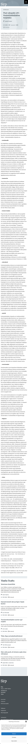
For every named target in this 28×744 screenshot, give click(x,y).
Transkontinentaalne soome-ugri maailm (11, 621)
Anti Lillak (5, 629)
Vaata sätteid (14, 740)
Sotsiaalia (6, 9)
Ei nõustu (14, 737)
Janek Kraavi (8, 21)
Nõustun (14, 733)
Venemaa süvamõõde (8, 584)
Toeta (2, 694)
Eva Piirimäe (5, 613)
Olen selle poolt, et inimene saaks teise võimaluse (13, 653)
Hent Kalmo (5, 595)
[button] (26, 721)
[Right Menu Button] (26, 2)
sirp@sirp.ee (4, 690)
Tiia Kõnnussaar (6, 645)
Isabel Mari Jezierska (8, 663)
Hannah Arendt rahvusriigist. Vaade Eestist (12, 603)
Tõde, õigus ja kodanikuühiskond (11, 636)
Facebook (3, 692)
